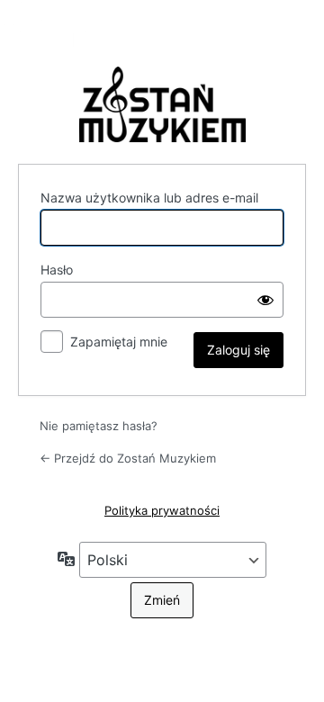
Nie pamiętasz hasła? (99, 425)
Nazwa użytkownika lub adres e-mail (149, 197)
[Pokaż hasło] (266, 300)
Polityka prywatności (162, 510)
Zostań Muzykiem (162, 104)
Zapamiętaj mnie (118, 341)
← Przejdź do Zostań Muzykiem (128, 458)
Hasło (56, 269)
